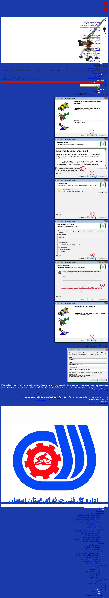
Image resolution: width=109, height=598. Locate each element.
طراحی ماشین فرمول (40, 400)
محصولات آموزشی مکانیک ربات (88, 517)
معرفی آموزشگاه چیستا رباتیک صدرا (87, 555)
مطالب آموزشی (94, 575)
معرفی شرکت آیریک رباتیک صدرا (88, 553)
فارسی (101, 89)
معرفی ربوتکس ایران (92, 557)
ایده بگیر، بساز (95, 573)
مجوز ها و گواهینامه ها (94, 61)
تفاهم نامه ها (96, 76)
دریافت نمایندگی (94, 545)
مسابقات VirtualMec (92, 535)
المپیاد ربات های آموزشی (91, 537)
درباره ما (101, 551)
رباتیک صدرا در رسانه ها (91, 541)
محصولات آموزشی (97, 513)
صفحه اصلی (99, 511)
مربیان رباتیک (95, 577)
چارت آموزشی (96, 66)
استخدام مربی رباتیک (92, 549)
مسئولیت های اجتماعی (93, 78)
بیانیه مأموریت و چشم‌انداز (90, 561)
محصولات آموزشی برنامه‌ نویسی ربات (86, 521)
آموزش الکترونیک (101, 387)
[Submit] (99, 87)
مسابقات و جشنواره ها (96, 529)
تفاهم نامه (100, 75)
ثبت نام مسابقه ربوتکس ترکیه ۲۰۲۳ (87, 531)
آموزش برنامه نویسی (100, 390)
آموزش (101, 63)
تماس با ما (100, 80)
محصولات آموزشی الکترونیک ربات (87, 519)
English (96, 91)
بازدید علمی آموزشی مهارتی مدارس (87, 539)
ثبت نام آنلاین (98, 82)
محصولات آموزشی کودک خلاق (89, 515)
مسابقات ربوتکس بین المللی (90, 533)
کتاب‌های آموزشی (93, 523)
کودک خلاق (96, 567)
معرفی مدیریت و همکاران (90, 559)
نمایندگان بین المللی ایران (91, 547)
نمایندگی (101, 543)
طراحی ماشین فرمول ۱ (91, 527)
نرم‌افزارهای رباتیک (93, 525)
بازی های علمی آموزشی (93, 68)
